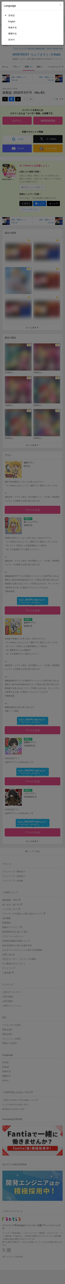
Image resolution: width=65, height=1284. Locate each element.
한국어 (11, 39)
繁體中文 (12, 33)
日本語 (11, 15)
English (11, 21)
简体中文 (12, 27)
